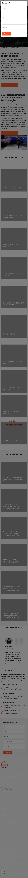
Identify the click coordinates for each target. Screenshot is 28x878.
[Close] (25, 3)
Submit (6, 34)
